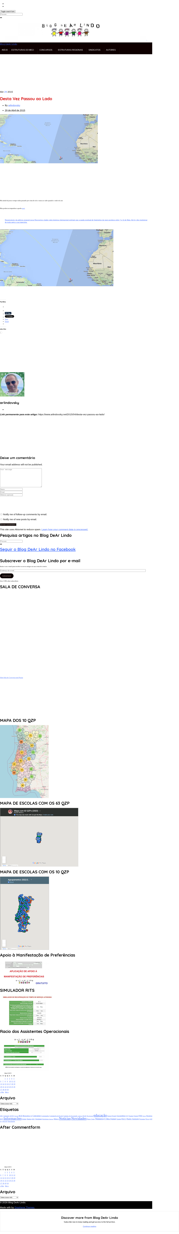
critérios (80, 1116)
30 (8, 1090)
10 (10, 1081)
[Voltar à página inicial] (146, 39)
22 (5, 1087)
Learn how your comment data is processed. (65, 529)
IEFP (1, 1119)
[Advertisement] (73, 71)
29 (5, 1090)
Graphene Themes (24, 1207)
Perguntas (142, 1119)
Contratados (45, 1116)
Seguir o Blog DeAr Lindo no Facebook (38, 549)
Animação (6, 1116)
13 (1, 1084)
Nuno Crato (91, 1119)
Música (56, 1119)
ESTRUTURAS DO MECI (22, 50)
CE (31, 1116)
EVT (127, 1116)
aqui (23, 208)
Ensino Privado (111, 1116)
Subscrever (6, 576)
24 (10, 1087)
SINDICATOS (94, 50)
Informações (13, 1118)
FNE (140, 1116)
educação (100, 1115)
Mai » (7, 1092)
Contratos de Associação (70, 1116)
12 (14, 1081)
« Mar (2, 1092)
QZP (151, 1119)
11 (12, 1081)
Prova (147, 1119)
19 (14, 1084)
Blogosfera (26, 1116)
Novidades (79, 1118)
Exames (131, 1116)
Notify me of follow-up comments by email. (25, 514)
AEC (1, 1116)
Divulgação (90, 1116)
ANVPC (11, 1116)
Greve (144, 1116)
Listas (24, 1119)
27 (1, 1090)
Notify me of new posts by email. (20, 519)
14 (3, 1084)
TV (1, 1121)
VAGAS (4, 1121)
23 (8, 1087)
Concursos (37, 1116)
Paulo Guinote (133, 1119)
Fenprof (136, 1116)
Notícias (65, 1118)
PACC (123, 1119)
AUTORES (111, 50)
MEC (33, 1119)
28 (3, 1090)
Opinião (118, 1119)
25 (12, 1087)
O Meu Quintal (110, 1119)
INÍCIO (5, 50)
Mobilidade (38, 1119)
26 (14, 1087)
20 (1, 1087)
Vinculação (11, 1121)
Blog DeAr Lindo (8, 43)
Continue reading (89, 1226)
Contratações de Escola (56, 1116)
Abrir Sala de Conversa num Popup (11, 677)
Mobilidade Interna (47, 1119)
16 (8, 1084)
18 (12, 1084)
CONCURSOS (45, 50)
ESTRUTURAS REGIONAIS (70, 50)
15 (5, 1084)
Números (99, 1119)
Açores (16, 1116)
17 (10, 1084)
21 (3, 1087)
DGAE (84, 1116)
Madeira (29, 1119)
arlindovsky (14, 105)
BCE (20, 1116)
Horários (149, 1116)
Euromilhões (121, 1116)
